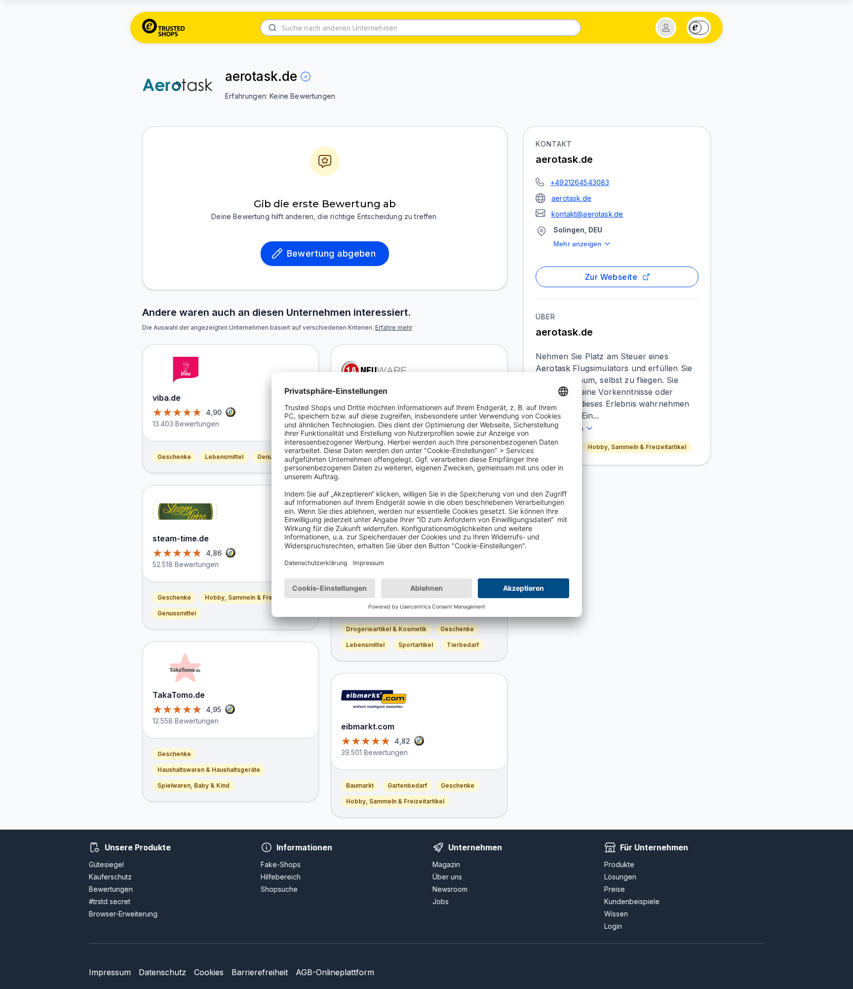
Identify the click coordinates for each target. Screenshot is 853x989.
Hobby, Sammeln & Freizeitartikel (637, 447)
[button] (666, 27)
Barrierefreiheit (260, 972)
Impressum (110, 972)
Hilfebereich (281, 877)
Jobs (440, 901)
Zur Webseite (611, 277)
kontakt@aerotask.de (587, 214)
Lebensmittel (224, 456)
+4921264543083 (579, 182)
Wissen (616, 914)
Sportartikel (415, 644)
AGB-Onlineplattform (335, 972)
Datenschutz (162, 972)
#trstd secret (109, 901)
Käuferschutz (110, 877)
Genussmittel (176, 613)
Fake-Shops (281, 864)
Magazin (446, 864)
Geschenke (174, 456)
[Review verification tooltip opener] (305, 76)
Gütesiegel (106, 864)
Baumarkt (360, 785)
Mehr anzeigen (577, 244)
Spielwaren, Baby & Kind (193, 785)
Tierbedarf (463, 644)
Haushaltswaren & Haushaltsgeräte (208, 769)
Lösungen (620, 877)
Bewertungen (111, 889)
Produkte (619, 864)
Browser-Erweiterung (123, 914)
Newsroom (449, 889)
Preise (614, 889)
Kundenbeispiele (631, 901)
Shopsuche (279, 889)
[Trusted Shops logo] (163, 28)
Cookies (209, 972)
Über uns (447, 877)
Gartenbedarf (407, 785)
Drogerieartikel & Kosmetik (386, 629)
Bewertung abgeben (331, 253)
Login (613, 926)
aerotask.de (571, 198)
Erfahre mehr (393, 327)
